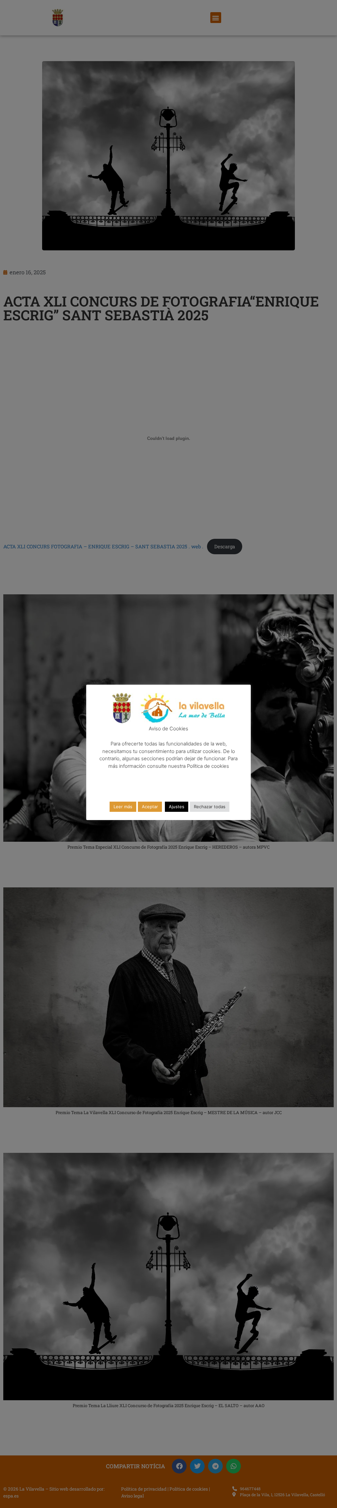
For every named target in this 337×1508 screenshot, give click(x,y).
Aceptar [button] (150, 806)
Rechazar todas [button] (209, 806)
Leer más (123, 806)
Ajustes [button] (176, 806)
